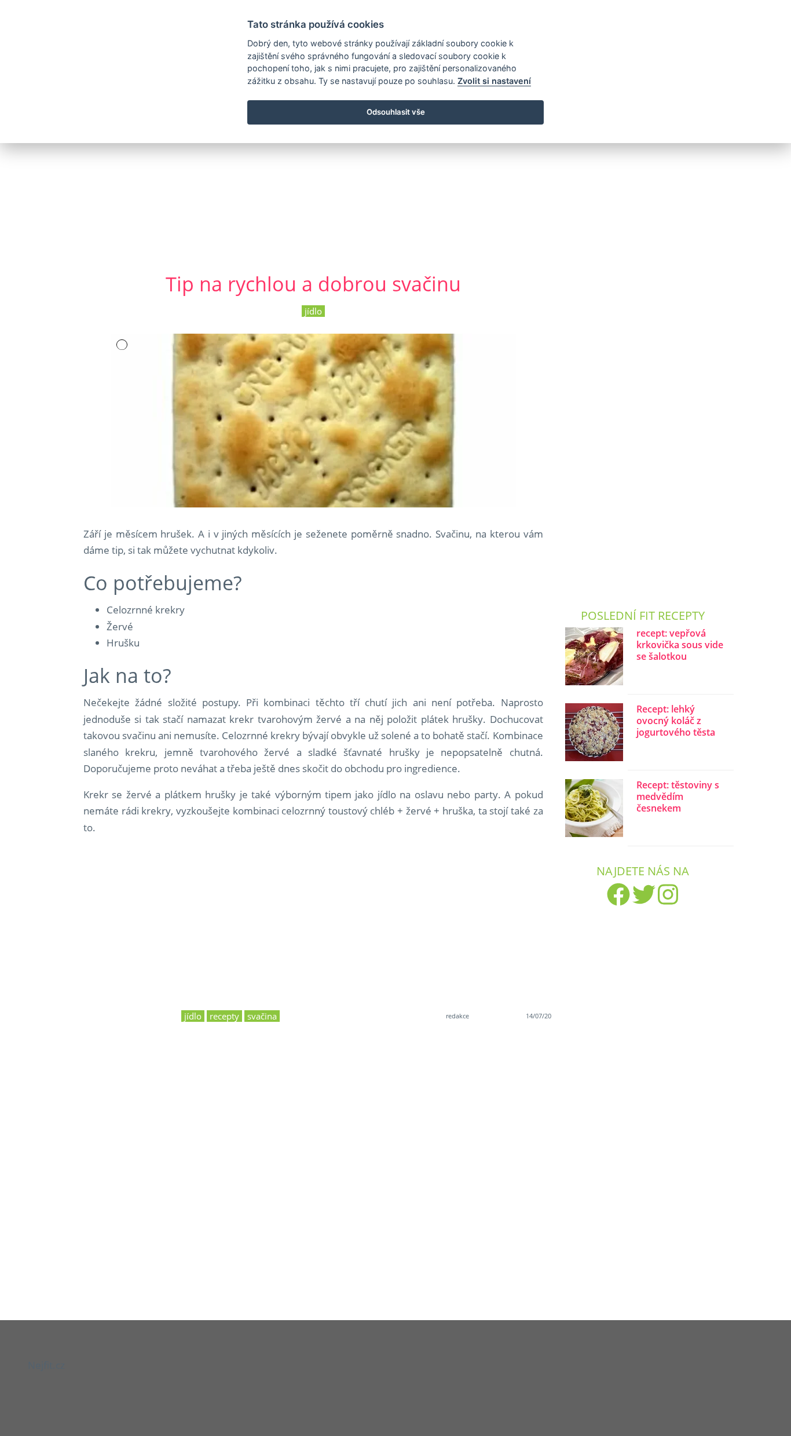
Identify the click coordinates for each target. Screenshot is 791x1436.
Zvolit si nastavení (494, 81)
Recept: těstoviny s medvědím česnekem (677, 797)
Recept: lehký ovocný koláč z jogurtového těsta (675, 721)
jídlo (313, 311)
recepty (224, 1016)
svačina (262, 1016)
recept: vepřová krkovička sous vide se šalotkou (679, 645)
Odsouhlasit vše (396, 111)
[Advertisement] (395, 162)
